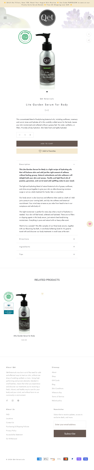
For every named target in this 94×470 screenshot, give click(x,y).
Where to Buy (57, 392)
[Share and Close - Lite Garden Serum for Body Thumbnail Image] (89, 40)
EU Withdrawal (11, 438)
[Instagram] (12, 400)
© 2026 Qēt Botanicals (15, 459)
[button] (20, 135)
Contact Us (10, 422)
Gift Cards (55, 380)
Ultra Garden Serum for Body (24, 336)
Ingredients (24, 247)
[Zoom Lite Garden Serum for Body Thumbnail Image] (89, 34)
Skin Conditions (57, 388)
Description (24, 164)
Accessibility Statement (14, 434)
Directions (24, 239)
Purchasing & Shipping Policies (17, 426)
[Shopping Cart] (89, 17)
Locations (9, 418)
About (54, 372)
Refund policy (57, 400)
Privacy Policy (11, 430)
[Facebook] (7, 400)
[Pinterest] (18, 400)
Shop (54, 376)
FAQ (7, 414)
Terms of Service (58, 396)
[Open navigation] (5, 18)
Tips (21, 254)
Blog (53, 384)
